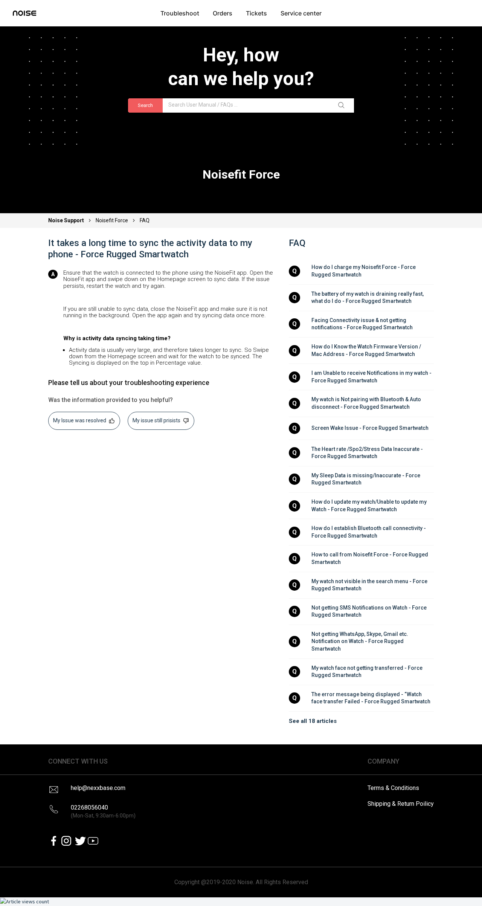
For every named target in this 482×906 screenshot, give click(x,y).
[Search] (342, 105)
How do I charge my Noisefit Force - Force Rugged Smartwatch (364, 271)
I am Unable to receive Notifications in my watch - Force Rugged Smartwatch (372, 376)
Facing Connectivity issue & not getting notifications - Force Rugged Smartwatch (362, 324)
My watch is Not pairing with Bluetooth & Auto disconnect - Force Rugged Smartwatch (366, 403)
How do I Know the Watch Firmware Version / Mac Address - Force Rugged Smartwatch (366, 350)
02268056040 (103, 811)
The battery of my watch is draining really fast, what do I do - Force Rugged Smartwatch (368, 297)
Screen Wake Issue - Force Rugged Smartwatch (370, 428)
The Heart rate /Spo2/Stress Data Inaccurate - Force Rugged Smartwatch (367, 453)
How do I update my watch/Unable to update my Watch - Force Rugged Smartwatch (369, 505)
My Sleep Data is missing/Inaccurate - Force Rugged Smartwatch (366, 479)
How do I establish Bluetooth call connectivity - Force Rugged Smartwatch (369, 532)
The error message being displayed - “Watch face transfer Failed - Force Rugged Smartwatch (370, 698)
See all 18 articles (313, 721)
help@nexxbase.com (98, 787)
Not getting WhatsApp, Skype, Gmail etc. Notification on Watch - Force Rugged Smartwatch (360, 641)
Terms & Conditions (393, 787)
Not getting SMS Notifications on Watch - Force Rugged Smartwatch (369, 611)
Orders (222, 13)
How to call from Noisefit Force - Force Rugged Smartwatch (370, 558)
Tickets (256, 13)
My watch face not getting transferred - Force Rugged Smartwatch (367, 671)
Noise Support (66, 220)
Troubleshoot (179, 13)
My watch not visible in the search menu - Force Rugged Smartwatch (370, 585)
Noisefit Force (112, 220)
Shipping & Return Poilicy (401, 803)
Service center (301, 13)
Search (145, 105)
